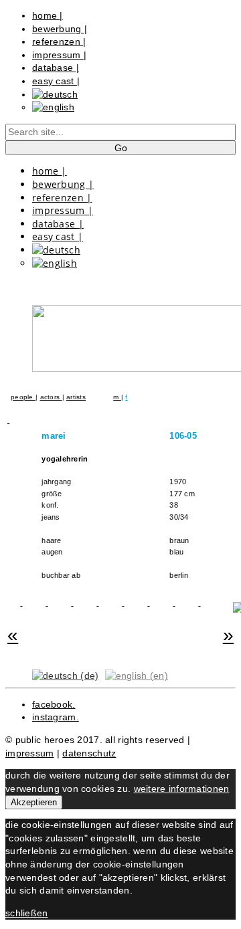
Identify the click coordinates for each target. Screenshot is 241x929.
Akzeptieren (34, 802)
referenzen (59, 41)
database (55, 67)
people (23, 397)
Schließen (26, 913)
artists (76, 397)
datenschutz (89, 753)
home (47, 15)
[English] (53, 107)
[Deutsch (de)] (65, 675)
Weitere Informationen (182, 788)
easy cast (56, 81)
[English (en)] (136, 675)
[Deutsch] (55, 94)
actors (51, 397)
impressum (59, 54)
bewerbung (59, 28)
